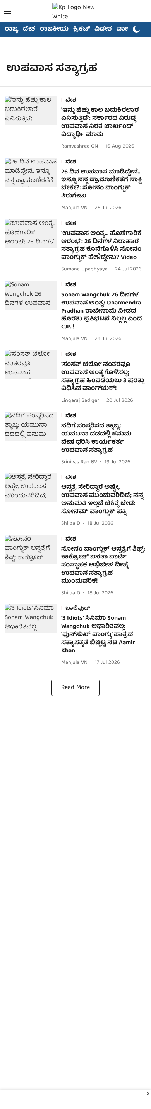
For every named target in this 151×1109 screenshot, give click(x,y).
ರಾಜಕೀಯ (54, 29)
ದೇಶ (29, 29)
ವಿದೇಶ (103, 29)
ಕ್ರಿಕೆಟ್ (81, 29)
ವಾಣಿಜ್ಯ (126, 29)
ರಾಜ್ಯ (11, 29)
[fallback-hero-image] (33, 123)
